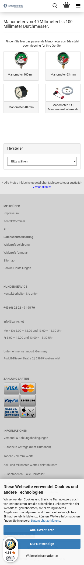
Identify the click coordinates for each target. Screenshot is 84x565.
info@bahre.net (14, 321)
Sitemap (9, 260)
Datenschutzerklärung (45, 520)
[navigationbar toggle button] (78, 6)
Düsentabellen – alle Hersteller (24, 474)
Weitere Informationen (42, 556)
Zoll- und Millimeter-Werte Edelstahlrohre (30, 465)
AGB (6, 229)
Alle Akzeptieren (42, 530)
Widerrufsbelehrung (17, 244)
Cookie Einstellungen (17, 268)
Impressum (11, 213)
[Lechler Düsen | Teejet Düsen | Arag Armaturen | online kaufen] (11, 6)
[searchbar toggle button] (55, 6)
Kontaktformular (14, 221)
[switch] (10, 558)
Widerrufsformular (16, 252)
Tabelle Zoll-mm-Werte (19, 456)
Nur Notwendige (42, 544)
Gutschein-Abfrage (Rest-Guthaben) (27, 447)
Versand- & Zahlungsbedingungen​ (26, 438)
